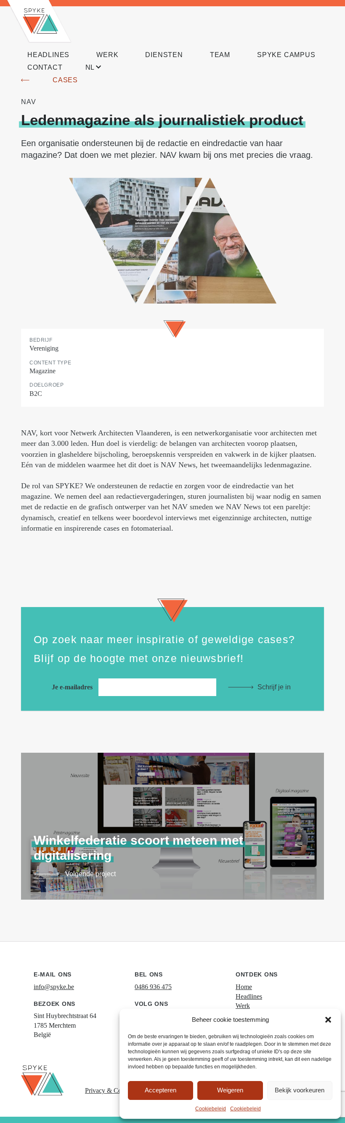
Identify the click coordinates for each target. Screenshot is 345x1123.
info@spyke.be (54, 986)
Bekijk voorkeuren (299, 1090)
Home (244, 986)
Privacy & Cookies (110, 1090)
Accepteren (160, 1090)
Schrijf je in (274, 687)
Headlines (249, 996)
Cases (65, 80)
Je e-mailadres (73, 687)
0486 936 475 (153, 986)
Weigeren (230, 1090)
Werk (243, 1005)
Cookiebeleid (210, 1109)
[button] (328, 1020)
